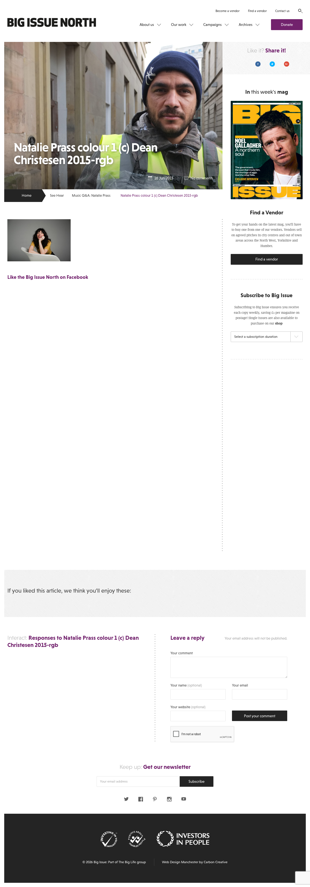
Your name (186, 685)
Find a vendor (257, 11)
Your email (240, 685)
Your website (187, 707)
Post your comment (259, 716)
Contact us (282, 11)
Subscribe (197, 781)
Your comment (181, 653)
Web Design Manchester (180, 862)
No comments (201, 178)
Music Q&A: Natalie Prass (91, 196)
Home (26, 196)
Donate (287, 25)
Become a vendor (228, 11)
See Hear (57, 196)
